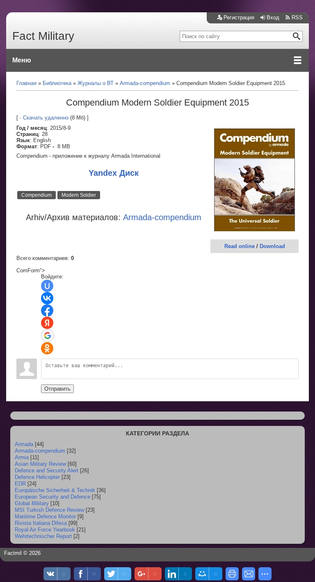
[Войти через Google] (47, 335)
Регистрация (239, 17)
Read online (239, 246)
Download (272, 246)
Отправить (57, 389)
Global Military (32, 503)
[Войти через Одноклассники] (47, 348)
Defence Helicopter (37, 477)
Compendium (36, 195)
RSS (297, 17)
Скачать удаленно (45, 118)
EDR (20, 484)
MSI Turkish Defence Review (49, 510)
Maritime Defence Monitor (45, 516)
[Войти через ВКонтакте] (47, 298)
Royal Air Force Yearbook (45, 530)
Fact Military (43, 36)
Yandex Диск (114, 172)
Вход (273, 17)
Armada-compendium (40, 451)
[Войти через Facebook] (47, 310)
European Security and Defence (52, 497)
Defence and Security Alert (46, 470)
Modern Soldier (79, 195)
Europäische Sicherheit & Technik (55, 490)
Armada (24, 444)
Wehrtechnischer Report (43, 536)
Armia (22, 457)
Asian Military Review (40, 464)
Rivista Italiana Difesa (41, 523)
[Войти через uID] (47, 286)
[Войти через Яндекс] (47, 323)
